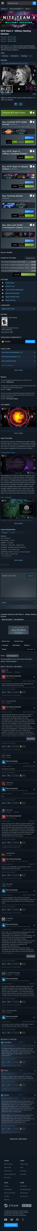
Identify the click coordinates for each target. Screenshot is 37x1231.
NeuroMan (9, 884)
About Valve (24, 1164)
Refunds (6, 1199)
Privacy (6, 1186)
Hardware (23, 1171)
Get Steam (23, 1186)
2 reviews (8, 886)
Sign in (3, 98)
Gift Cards (7, 1177)
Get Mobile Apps (11, 1225)
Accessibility (8, 1189)
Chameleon (9, 782)
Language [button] (5, 645)
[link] (15, 141)
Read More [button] (30, 739)
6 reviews (16, 812)
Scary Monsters (11, 701)
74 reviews (9, 855)
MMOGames (10, 382)
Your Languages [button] (11, 655)
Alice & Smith (12, 37)
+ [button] (30, 56)
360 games (9, 672)
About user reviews (7, 619)
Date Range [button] (16, 645)
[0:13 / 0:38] (18, 75)
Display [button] (4, 649)
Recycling (23, 1174)
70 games (8, 812)
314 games (9, 974)
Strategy (24, 56)
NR (7, 670)
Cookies (6, 1196)
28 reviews (17, 672)
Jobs (21, 1167)
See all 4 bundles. (7, 252)
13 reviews (9, 784)
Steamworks (8, 1171)
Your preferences (19, 619)
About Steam (8, 1164)
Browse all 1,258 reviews (18, 1139)
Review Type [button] (5, 641)
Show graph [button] (30, 649)
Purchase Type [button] (18, 641)
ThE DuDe (9, 810)
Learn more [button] (30, 341)
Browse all (30, 258)
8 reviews (8, 703)
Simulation (14, 56)
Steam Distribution (10, 1174)
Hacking (5, 56)
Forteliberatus (10, 853)
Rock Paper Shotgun (12, 398)
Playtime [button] (26, 645)
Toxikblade (9, 918)
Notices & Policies (9, 1193)
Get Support (24, 1193)
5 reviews (16, 974)
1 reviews (8, 757)
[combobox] (20, 3)
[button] (4, 8)
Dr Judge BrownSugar (13, 972)
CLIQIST (8, 389)
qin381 (8, 755)
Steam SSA (7, 1167)
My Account (24, 1196)
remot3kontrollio (11, 1010)
